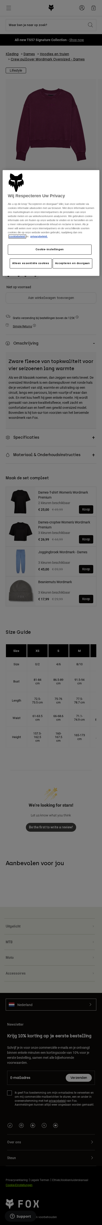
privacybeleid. (39, 236)
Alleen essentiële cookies (30, 263)
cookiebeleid (17, 236)
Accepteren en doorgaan (72, 263)
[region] (51, 223)
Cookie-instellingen (50, 249)
